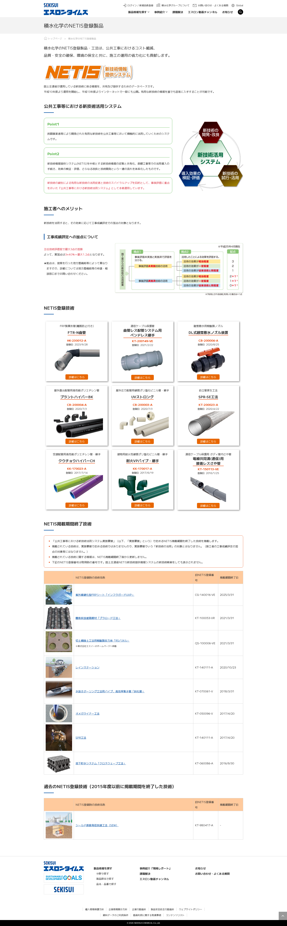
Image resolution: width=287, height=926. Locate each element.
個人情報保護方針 (94, 909)
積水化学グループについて (176, 5)
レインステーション (87, 667)
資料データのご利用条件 (115, 915)
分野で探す (102, 873)
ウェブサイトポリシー (190, 909)
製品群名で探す (105, 878)
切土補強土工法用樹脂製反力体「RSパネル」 (103, 640)
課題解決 (177, 12)
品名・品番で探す (106, 884)
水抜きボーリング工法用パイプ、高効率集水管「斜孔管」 (110, 691)
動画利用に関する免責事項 (147, 915)
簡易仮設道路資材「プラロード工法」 (98, 618)
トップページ (55, 38)
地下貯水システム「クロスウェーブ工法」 (101, 763)
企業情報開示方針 (118, 909)
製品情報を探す (137, 12)
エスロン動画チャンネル (202, 12)
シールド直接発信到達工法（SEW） (97, 825)
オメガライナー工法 (87, 713)
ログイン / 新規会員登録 (140, 5)
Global (239, 5)
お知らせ (227, 12)
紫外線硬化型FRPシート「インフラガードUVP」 (105, 595)
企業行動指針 (139, 909)
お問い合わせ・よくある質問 (213, 5)
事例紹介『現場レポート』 (156, 868)
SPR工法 (81, 738)
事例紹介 (159, 12)
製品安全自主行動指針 (162, 909)
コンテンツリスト (175, 915)
